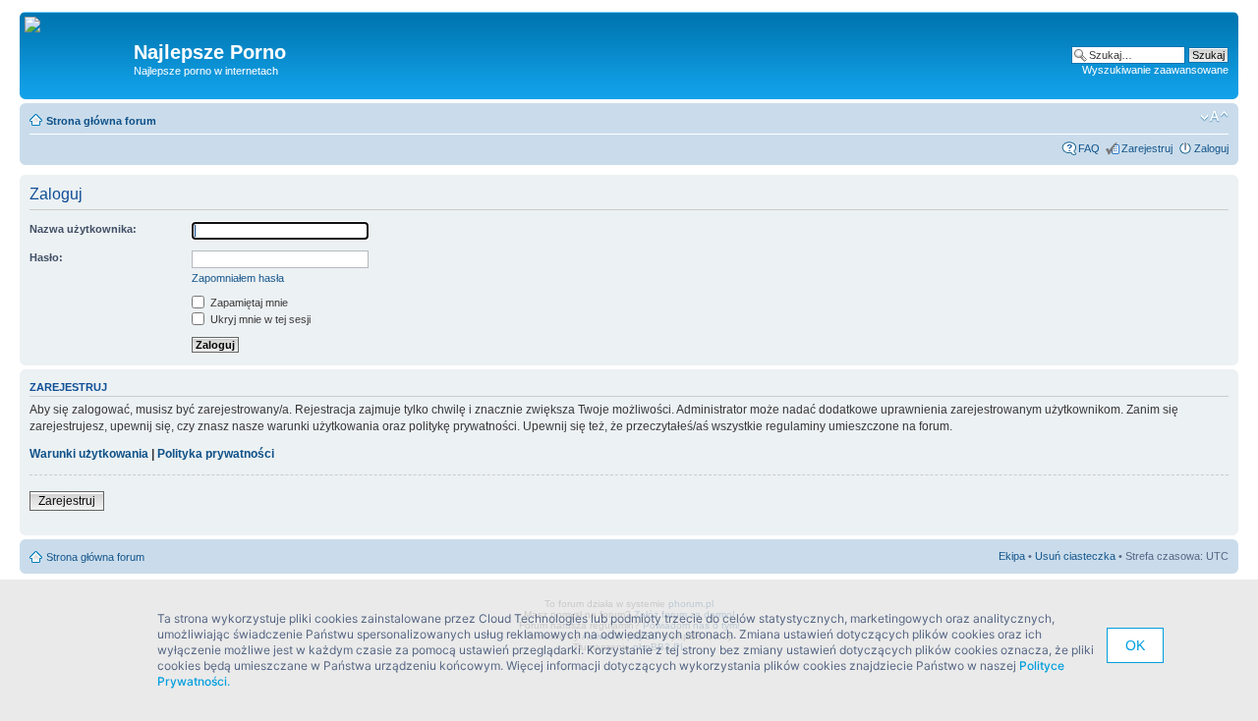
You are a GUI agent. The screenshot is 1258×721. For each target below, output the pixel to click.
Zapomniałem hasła (238, 278)
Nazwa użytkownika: (83, 229)
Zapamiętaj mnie (247, 302)
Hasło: (46, 257)
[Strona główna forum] (40, 25)
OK (1135, 645)
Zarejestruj (1146, 148)
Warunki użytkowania (88, 454)
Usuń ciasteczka (1075, 556)
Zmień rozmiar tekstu (1214, 117)
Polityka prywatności (215, 454)
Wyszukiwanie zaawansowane (1155, 70)
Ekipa (1012, 556)
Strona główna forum (101, 121)
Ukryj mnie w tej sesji (259, 319)
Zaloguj (1211, 148)
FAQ (1089, 148)
